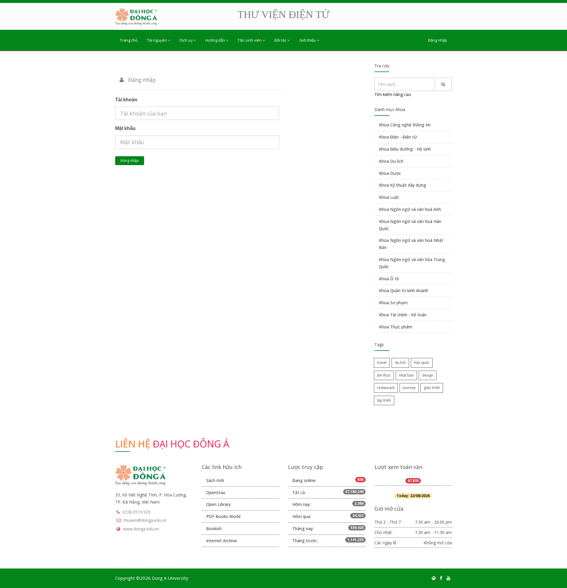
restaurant (386, 387)
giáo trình (432, 387)
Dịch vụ (186, 40)
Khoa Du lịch (391, 161)
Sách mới (215, 480)
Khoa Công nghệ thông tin (405, 125)
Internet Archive (221, 540)
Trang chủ (129, 40)
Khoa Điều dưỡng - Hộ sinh (405, 149)
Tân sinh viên (250, 40)
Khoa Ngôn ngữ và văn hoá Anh (410, 209)
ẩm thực (384, 375)
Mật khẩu (125, 128)
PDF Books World (223, 516)
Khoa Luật (389, 197)
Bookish (214, 528)
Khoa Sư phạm (393, 302)
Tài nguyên (157, 40)
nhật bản (406, 375)
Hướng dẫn (215, 40)
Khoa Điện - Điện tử (398, 137)
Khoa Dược (390, 173)
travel (382, 362)
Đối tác (280, 40)
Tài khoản (126, 99)
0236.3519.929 (136, 512)
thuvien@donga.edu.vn (145, 520)
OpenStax (215, 492)
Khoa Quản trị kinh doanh (403, 290)
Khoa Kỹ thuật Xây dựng (402, 185)
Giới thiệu (307, 40)
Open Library (218, 504)
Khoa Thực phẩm (395, 327)
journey (409, 387)
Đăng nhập (437, 40)
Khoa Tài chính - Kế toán (402, 314)
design (427, 375)
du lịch (400, 362)
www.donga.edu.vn (141, 529)
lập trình (384, 400)
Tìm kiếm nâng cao (392, 94)
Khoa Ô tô (389, 278)
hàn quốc (421, 362)
